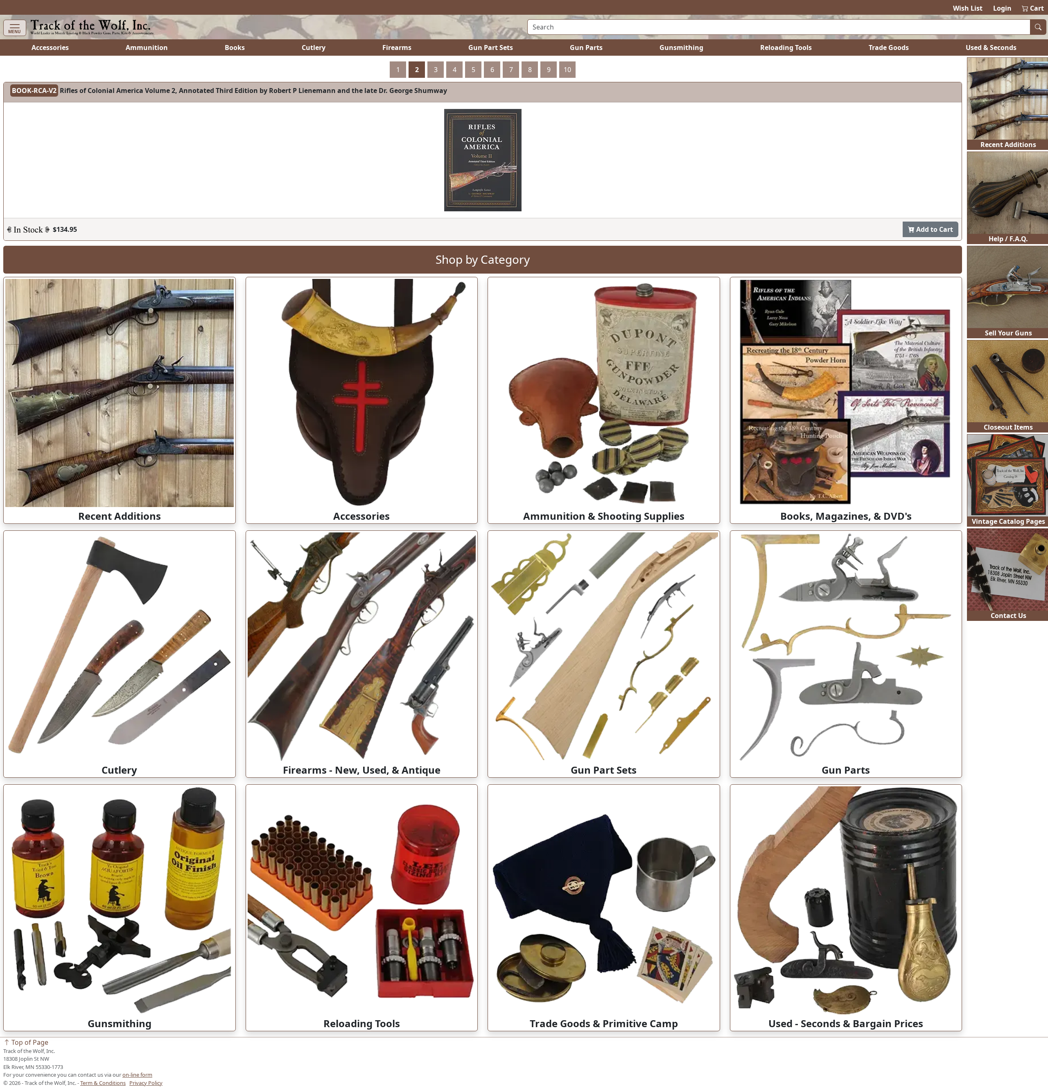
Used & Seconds (991, 47)
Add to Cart (934, 219)
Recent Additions (1008, 144)
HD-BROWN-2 (33, 90)
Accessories (50, 47)
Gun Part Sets (490, 47)
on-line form (137, 1074)
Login (1002, 8)
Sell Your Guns (1008, 332)
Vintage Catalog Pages (1008, 521)
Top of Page (29, 1042)
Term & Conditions (103, 1083)
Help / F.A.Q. (1008, 238)
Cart (1033, 8)
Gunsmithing (681, 47)
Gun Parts (586, 47)
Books (235, 47)
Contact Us (1008, 615)
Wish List (967, 8)
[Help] (28, 219)
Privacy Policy (146, 1083)
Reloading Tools (786, 47)
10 (567, 69)
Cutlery (313, 47)
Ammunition (147, 47)
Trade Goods (889, 47)
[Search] (1038, 27)
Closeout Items (1008, 427)
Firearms (396, 47)
